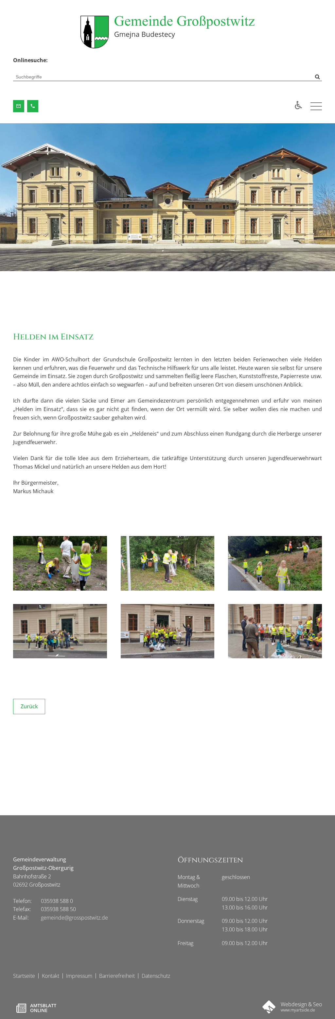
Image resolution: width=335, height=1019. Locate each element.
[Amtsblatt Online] (36, 1008)
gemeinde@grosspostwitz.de (74, 917)
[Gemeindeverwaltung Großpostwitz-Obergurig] (167, 32)
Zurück (29, 706)
